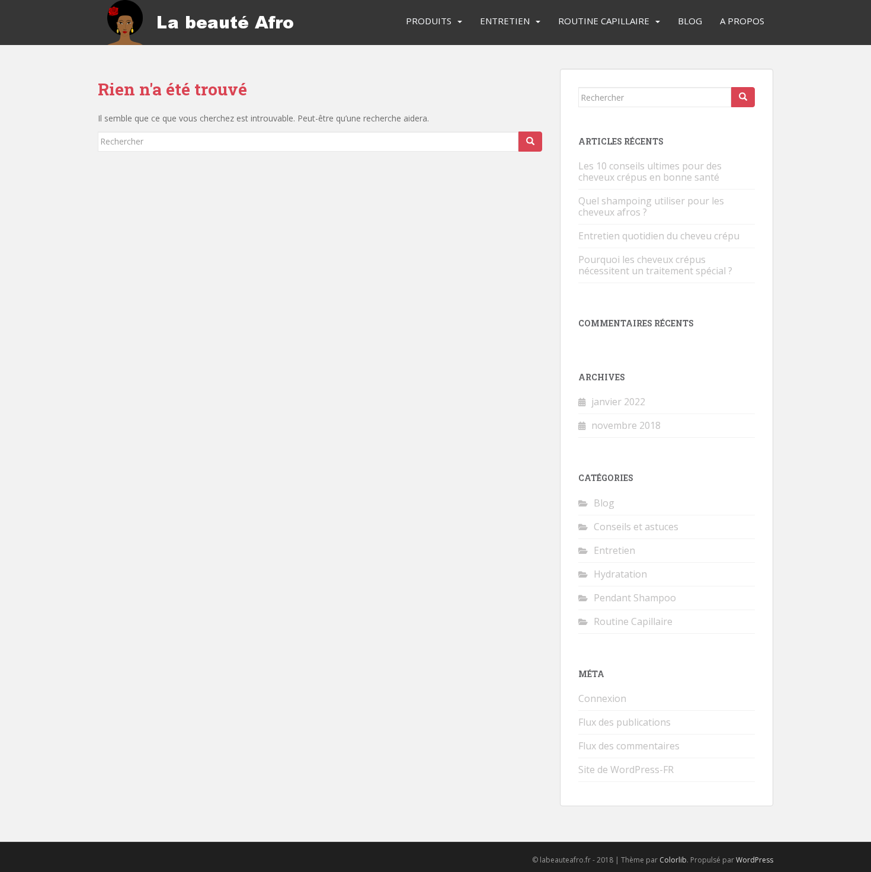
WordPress (754, 860)
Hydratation (620, 574)
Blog (690, 21)
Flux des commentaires (629, 745)
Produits (428, 21)
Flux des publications (624, 722)
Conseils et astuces (636, 526)
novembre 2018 (626, 425)
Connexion (602, 698)
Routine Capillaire (603, 21)
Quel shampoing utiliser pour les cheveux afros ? (651, 206)
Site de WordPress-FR (626, 769)
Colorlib (673, 860)
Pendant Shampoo (635, 597)
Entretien (505, 21)
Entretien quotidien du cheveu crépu (658, 235)
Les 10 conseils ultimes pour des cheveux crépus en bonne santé (650, 171)
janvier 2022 (618, 401)
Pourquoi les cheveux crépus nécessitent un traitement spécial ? (655, 265)
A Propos (742, 21)
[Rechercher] (530, 142)
